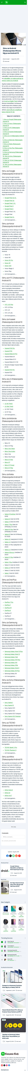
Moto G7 (7, 462)
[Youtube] (2, 1065)
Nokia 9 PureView (10, 514)
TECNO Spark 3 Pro (11, 747)
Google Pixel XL (9, 217)
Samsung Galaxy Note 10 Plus (14, 651)
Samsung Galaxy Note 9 (12, 668)
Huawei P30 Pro (10, 348)
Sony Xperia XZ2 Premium (13, 716)
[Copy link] (19, 855)
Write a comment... (8, 836)
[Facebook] (9, 1065)
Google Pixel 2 (9, 209)
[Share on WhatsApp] (13, 855)
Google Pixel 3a (9, 200)
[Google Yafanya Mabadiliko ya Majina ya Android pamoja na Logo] (5, 870)
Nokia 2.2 (8, 549)
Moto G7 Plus (9, 459)
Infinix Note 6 (9, 790)
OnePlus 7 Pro (9, 602)
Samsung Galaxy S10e (11, 665)
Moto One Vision (10, 448)
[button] (2, 2)
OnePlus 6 (8, 610)
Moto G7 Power (9, 465)
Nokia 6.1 (7, 534)
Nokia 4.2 (7, 539)
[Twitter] (4, 1065)
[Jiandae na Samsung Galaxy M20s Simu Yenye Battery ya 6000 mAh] (13, 1025)
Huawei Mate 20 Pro (11, 354)
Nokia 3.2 (8, 542)
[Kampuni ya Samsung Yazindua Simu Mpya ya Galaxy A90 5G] (13, 976)
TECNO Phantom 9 (10, 750)
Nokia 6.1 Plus (9, 529)
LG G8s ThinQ (9, 406)
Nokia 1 (7, 573)
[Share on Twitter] (10, 855)
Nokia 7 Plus (8, 524)
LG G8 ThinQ (8, 403)
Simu (4, 970)
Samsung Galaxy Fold (11, 657)
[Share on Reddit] (16, 855)
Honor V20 (8, 266)
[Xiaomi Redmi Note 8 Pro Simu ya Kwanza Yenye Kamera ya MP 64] (13, 1001)
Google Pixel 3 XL (10, 203)
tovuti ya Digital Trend (10, 101)
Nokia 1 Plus (8, 562)
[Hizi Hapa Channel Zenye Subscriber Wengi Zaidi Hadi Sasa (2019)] (5, 887)
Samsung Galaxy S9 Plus (12, 671)
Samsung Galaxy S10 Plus (12, 660)
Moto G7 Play (9, 468)
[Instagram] (7, 1065)
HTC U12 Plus (9, 304)
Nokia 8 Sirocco (9, 552)
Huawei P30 (8, 351)
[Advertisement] (14, 19)
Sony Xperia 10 (9, 705)
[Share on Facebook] (7, 855)
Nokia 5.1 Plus (9, 557)
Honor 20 (7, 263)
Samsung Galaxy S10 (11, 662)
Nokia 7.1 (7, 522)
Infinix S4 (7, 793)
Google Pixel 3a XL (10, 198)
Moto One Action (10, 451)
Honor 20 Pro (9, 260)
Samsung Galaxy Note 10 (12, 654)
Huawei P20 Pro (10, 370)
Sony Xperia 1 (9, 702)
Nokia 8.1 (7, 519)
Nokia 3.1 (7, 568)
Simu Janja (13, 826)
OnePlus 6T (8, 608)
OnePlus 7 (8, 605)
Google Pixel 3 (9, 206)
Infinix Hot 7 (8, 795)
